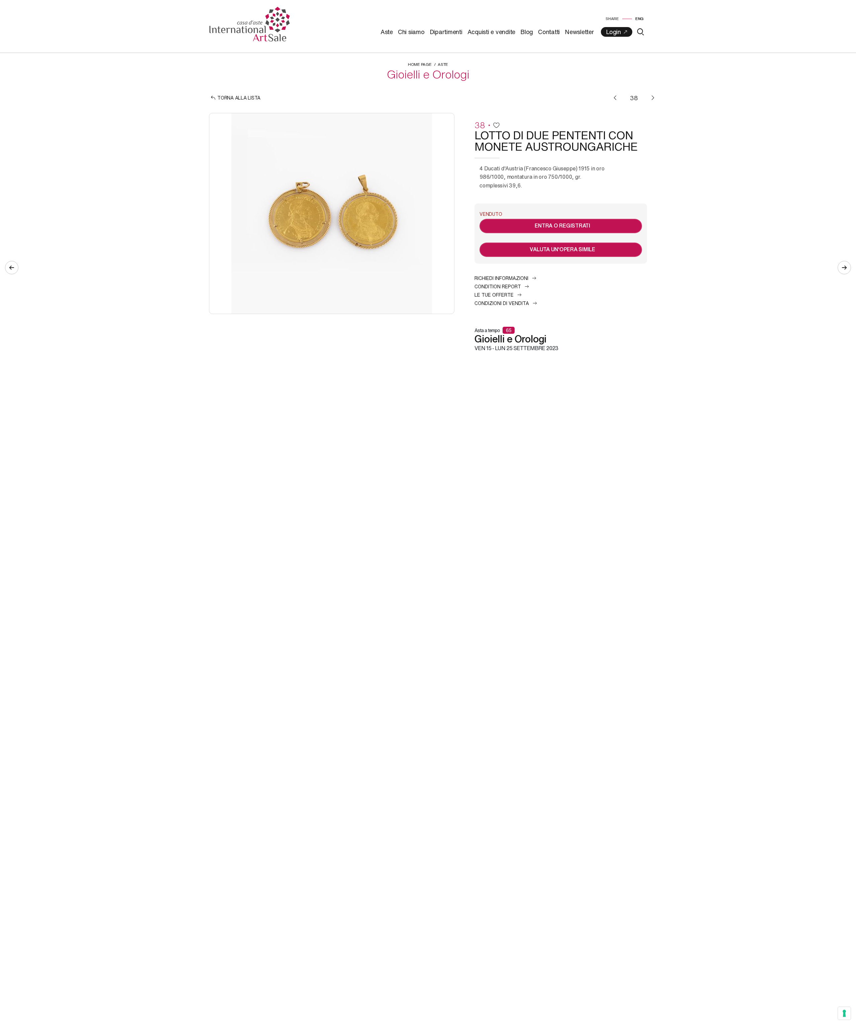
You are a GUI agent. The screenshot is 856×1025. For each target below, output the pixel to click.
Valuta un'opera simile (562, 249)
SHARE (612, 18)
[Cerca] (640, 32)
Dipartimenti (446, 31)
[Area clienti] (616, 32)
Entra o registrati (562, 226)
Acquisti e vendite (491, 31)
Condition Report (497, 286)
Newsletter (579, 31)
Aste (387, 31)
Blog (526, 31)
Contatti (549, 31)
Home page (420, 64)
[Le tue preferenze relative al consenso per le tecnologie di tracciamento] (844, 1013)
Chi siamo (411, 31)
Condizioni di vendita (501, 303)
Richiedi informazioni (501, 278)
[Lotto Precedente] (615, 97)
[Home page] (249, 23)
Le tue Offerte (494, 294)
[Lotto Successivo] (653, 97)
